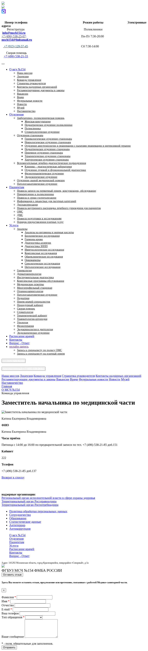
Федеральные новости (29, 100)
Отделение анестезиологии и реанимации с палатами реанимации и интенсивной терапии (78, 145)
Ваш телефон (11, 613)
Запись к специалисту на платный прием (41, 353)
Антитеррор (17, 525)
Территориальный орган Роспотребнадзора (30, 504)
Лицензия (26, 375)
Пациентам (16, 542)
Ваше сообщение (13, 636)
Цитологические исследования (42, 267)
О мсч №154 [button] (17, 69)
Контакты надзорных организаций (118, 375)
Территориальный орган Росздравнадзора (29, 501)
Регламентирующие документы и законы (40, 90)
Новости (114, 379)
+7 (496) (13, 360)
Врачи (74, 379)
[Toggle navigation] (3, 63)
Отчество (8, 605)
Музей (125, 379)
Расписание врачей (21, 336)
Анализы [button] (22, 229)
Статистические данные (25, 521)
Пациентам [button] (16, 187)
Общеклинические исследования (44, 256)
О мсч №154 (17, 535)
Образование (17, 518)
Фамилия (9, 597)
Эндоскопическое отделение (33, 332)
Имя (5, 601)
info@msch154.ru (13, 32)
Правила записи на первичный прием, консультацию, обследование (56, 190)
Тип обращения (13, 617)
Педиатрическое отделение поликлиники (48, 125)
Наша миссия (10, 375)
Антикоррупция (19, 528)
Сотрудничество (20, 514)
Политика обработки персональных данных (38, 511)
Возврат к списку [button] (13, 477)
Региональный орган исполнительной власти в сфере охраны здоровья (48, 498)
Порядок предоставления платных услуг (40, 222)
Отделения (16, 538)
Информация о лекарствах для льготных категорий (46, 201)
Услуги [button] (13, 225)
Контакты (15, 339)
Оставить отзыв (12, 574)
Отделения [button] (16, 114)
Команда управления (47, 375)
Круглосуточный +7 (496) (23, 368)
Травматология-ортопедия (32, 319)
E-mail (7, 609)
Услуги (13, 545)
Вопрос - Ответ (19, 343)
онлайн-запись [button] (19, 346)
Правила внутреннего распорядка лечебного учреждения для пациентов (59, 208)
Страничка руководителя (78, 375)
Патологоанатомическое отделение (37, 183)
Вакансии (62, 379)
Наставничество (26, 111)
